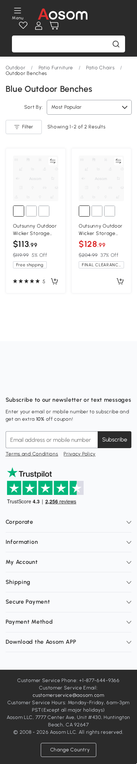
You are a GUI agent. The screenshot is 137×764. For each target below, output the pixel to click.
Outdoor (16, 68)
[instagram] (26, 382)
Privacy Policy (80, 454)
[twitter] (73, 382)
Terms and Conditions (32, 454)
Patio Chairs (100, 68)
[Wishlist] (23, 25)
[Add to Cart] (54, 282)
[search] (116, 44)
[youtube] (42, 382)
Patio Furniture (56, 68)
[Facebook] (11, 382)
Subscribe (114, 439)
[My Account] (38, 25)
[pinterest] (57, 382)
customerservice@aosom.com (68, 695)
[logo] (63, 14)
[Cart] (54, 25)
